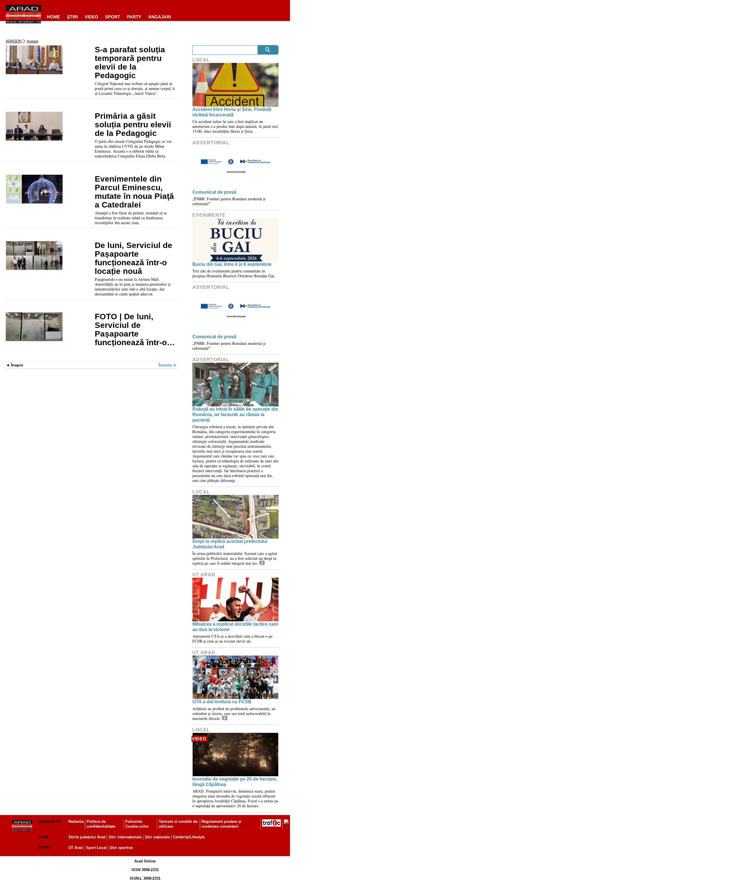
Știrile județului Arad (86, 837)
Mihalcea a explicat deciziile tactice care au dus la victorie (235, 627)
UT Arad (203, 574)
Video (91, 16)
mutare (32, 41)
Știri (43, 837)
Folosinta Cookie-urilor (137, 824)
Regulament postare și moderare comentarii (221, 824)
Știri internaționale (125, 837)
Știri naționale (157, 837)
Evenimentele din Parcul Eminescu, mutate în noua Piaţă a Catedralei (134, 192)
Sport (112, 16)
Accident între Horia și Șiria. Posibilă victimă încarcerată (231, 112)
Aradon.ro (49, 821)
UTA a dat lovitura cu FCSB (222, 701)
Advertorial (210, 142)
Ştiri (72, 16)
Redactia (76, 821)
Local (201, 59)
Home (53, 16)
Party (134, 16)
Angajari (159, 16)
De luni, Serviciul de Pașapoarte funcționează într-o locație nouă (133, 258)
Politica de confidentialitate (101, 824)
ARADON (14, 41)
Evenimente (209, 215)
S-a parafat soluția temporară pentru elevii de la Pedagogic (130, 62)
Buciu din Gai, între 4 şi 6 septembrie (232, 264)
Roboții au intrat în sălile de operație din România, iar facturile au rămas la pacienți (235, 414)
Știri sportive (121, 847)
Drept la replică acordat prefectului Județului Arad (229, 544)
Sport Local (96, 847)
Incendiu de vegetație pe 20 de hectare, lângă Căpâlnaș (234, 782)
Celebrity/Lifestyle (189, 837)
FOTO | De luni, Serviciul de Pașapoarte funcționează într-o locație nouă (131, 329)
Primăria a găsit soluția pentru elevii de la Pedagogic (133, 125)
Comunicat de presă (214, 192)
